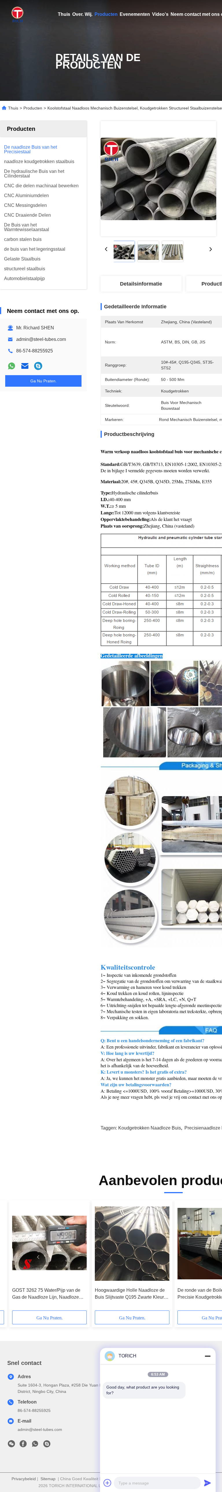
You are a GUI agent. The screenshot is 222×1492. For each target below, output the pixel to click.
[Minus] (207, 1356)
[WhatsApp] (11, 366)
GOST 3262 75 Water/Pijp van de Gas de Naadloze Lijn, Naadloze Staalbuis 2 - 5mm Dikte (46, 1294)
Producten (106, 14)
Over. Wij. (82, 14)
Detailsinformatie (141, 284)
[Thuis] (17, 14)
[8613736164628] (35, 1445)
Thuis (64, 14)
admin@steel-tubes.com (41, 339)
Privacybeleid (24, 1478)
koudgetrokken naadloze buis (149, 1127)
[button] (38, 1257)
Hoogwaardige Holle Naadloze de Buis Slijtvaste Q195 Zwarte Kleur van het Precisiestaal (130, 1294)
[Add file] (107, 1482)
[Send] (207, 1482)
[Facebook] (23, 1445)
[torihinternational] (38, 366)
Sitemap (48, 1478)
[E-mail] (24, 366)
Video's (160, 14)
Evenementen (135, 14)
